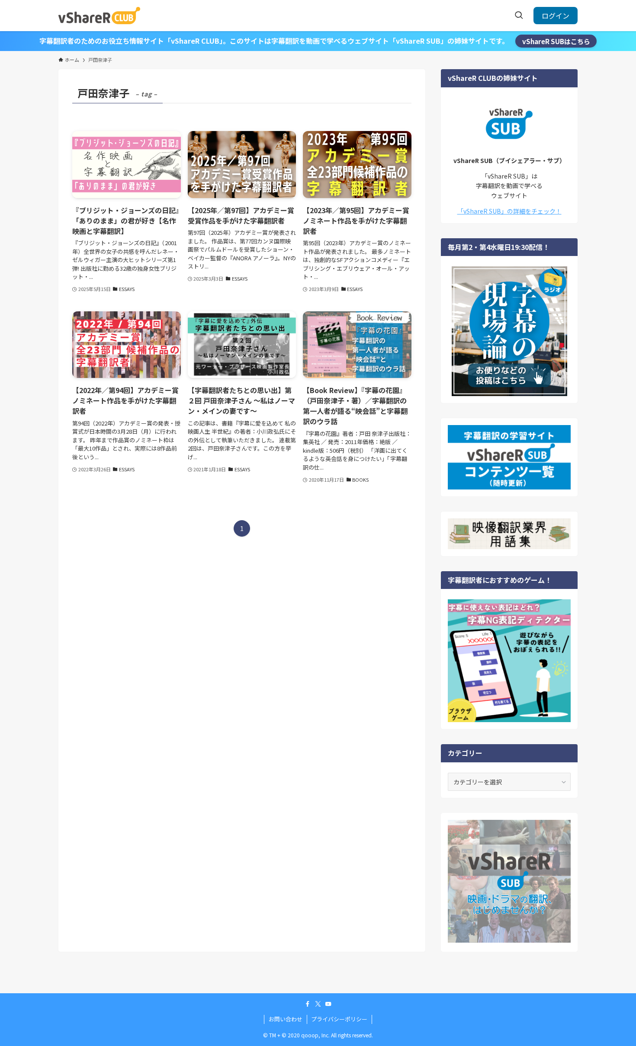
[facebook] (308, 1004)
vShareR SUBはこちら (556, 41)
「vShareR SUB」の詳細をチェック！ (509, 211)
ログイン (555, 15)
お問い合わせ (285, 1019)
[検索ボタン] (518, 15)
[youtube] (328, 1004)
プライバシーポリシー (339, 1019)
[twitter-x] (318, 1004)
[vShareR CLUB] (99, 15)
